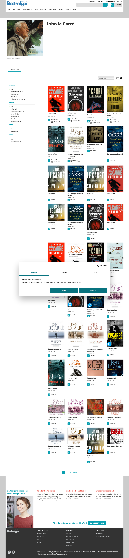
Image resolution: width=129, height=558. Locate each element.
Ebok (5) (13, 119)
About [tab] (95, 272)
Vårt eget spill (111, 378)
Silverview (51, 194)
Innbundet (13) (15, 114)
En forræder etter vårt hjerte (114, 115)
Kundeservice (110, 1)
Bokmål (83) (14, 131)
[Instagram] (13, 553)
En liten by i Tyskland (114, 417)
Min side (100, 1)
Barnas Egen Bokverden (103, 536)
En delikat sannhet (93, 115)
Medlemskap (70, 542)
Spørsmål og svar (42, 533)
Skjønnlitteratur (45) (17, 92)
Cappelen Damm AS (43, 554)
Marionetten (52, 154)
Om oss (119, 1)
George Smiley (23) (16, 141)
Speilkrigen (52, 300)
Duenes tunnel (112, 348)
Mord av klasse (73, 349)
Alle (12, 89)
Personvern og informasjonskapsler (58, 554)
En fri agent (52, 114)
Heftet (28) (14, 109)
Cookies (39, 542)
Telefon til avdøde (74, 446)
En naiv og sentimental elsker (115, 155)
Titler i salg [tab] (14, 69)
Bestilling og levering (72, 536)
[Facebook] (9, 553)
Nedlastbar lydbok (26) (17, 111)
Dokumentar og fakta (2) (18, 99)
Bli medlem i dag (97, 523)
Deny (64, 290)
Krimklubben (99, 533)
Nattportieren (92, 378)
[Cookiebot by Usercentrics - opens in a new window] (99, 266)
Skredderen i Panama (94, 417)
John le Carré (51, 116)
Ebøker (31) (14, 96)
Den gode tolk (72, 378)
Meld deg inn (70, 539)
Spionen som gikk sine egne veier (95, 350)
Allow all (93, 290)
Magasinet (69, 545)
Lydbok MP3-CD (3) (16, 121)
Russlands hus (112, 310)
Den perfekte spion (54, 349)
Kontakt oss (40, 536)
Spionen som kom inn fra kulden (75, 155)
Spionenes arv (72, 113)
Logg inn (92, 1)
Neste (75, 472)
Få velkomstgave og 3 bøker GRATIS (69, 523)
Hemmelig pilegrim (54, 417)
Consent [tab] (34, 272)
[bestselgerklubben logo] (13, 531)
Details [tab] (64, 272)
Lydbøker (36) (15, 94)
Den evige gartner (113, 270)
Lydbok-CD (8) (15, 116)
